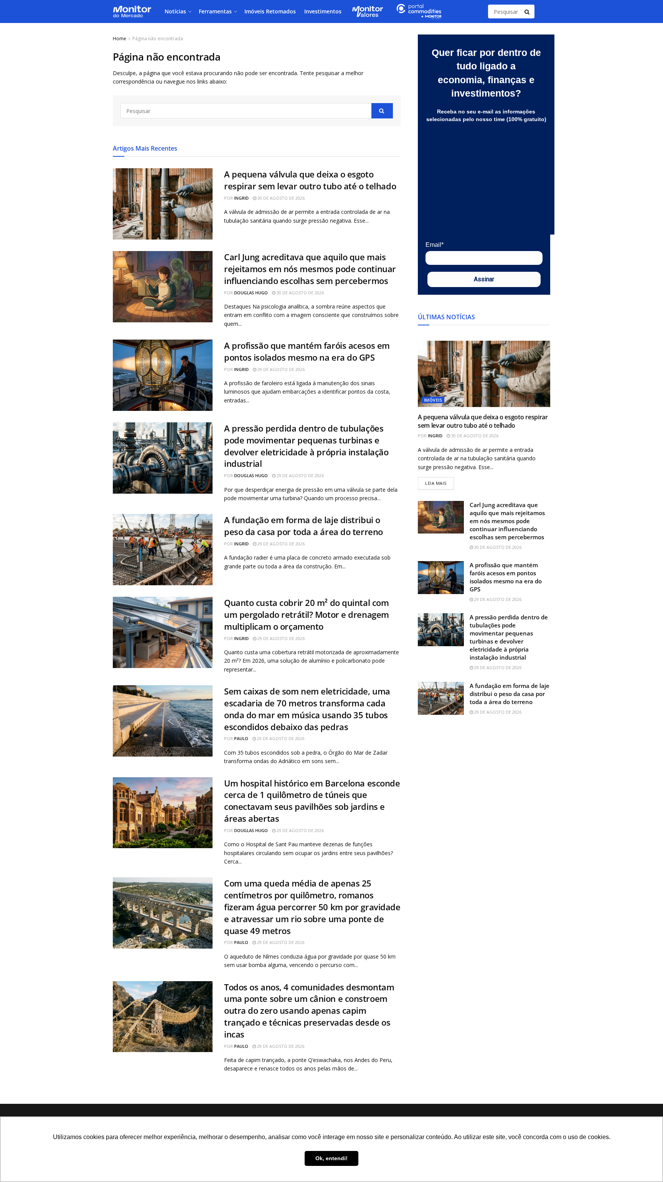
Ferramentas (215, 11)
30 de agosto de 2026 (280, 198)
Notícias (175, 11)
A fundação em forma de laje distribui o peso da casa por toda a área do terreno (303, 525)
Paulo (241, 738)
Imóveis (433, 400)
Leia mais (439, 481)
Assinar (484, 279)
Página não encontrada (157, 38)
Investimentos (322, 11)
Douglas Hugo (251, 293)
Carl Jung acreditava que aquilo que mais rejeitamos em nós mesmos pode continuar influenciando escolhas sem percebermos (310, 268)
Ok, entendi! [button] (331, 1158)
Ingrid (241, 198)
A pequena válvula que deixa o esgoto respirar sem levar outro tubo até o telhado (310, 180)
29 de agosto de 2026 (280, 369)
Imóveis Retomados (270, 11)
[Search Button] (527, 11)
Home (119, 38)
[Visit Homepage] (132, 11)
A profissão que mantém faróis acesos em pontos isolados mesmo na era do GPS (307, 351)
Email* (435, 244)
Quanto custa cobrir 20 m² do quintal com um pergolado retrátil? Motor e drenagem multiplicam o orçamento (306, 614)
